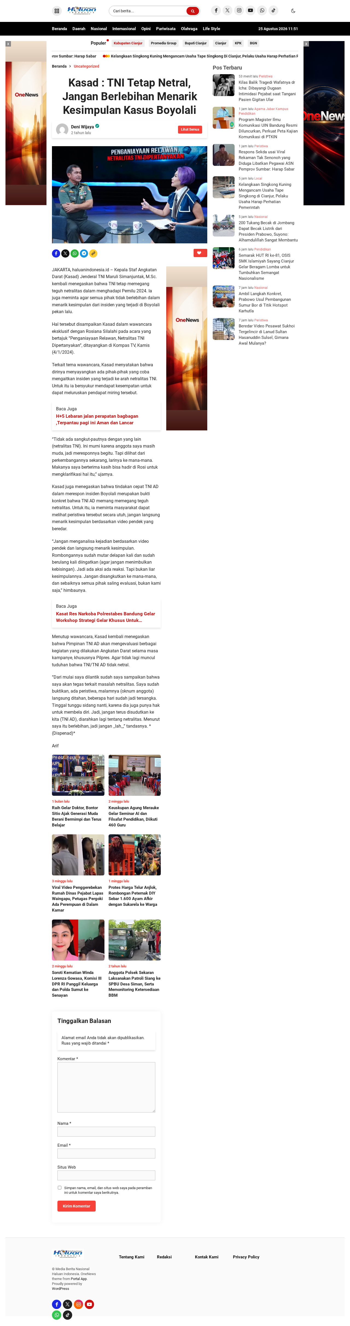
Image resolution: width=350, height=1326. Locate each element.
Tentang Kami (131, 1257)
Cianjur (220, 43)
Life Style (211, 28)
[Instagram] (239, 10)
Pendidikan (247, 114)
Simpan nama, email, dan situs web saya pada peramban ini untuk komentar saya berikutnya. (108, 1190)
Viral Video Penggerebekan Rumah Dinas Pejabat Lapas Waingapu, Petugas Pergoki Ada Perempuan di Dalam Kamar (77, 899)
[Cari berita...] (192, 11)
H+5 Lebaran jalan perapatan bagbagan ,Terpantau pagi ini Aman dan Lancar (97, 419)
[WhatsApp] (262, 10)
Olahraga (189, 28)
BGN (253, 43)
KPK (238, 43)
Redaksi (164, 1257)
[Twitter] (227, 10)
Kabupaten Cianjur (128, 43)
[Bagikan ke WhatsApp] (75, 253)
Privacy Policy (246, 1257)
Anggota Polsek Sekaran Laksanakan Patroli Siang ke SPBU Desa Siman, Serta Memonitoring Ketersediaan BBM (135, 984)
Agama (259, 109)
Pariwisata (166, 28)
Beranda (59, 28)
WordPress (60, 1289)
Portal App (79, 1279)
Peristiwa (266, 76)
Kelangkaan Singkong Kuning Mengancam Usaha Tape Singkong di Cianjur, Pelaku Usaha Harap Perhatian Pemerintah (172, 56)
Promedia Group (163, 43)
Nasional (99, 28)
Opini (146, 28)
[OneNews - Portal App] (186, 348)
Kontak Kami (206, 1257)
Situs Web (66, 1167)
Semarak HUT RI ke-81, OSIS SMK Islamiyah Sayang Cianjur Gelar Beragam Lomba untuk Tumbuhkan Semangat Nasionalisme (266, 267)
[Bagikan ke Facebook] (56, 253)
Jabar (270, 109)
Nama (64, 1123)
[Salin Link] (93, 253)
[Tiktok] (273, 10)
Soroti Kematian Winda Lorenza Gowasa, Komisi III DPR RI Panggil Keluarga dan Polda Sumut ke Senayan (76, 984)
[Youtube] (250, 10)
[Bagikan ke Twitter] (65, 253)
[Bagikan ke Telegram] (84, 253)
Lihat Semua (190, 129)
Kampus (282, 109)
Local (258, 178)
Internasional (124, 28)
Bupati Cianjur (196, 43)
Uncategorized (86, 66)
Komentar (67, 1058)
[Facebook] (216, 10)
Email (64, 1145)
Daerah (78, 28)
